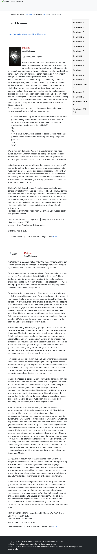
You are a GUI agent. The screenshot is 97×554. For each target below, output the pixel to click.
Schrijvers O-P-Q (80, 85)
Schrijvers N (78, 79)
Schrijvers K (78, 65)
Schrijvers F (78, 46)
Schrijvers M (78, 75)
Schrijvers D (78, 37)
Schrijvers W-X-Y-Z (80, 110)
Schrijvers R (78, 92)
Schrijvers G (78, 51)
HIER (54, 236)
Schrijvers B (78, 27)
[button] (86, 22)
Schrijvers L (78, 70)
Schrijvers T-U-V (80, 103)
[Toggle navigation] (94, 5)
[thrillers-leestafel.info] (18, 5)
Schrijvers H (78, 56)
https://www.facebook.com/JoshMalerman (27, 34)
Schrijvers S (78, 97)
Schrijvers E (78, 41)
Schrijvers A (78, 22)
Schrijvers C (78, 32)
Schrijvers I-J (79, 60)
